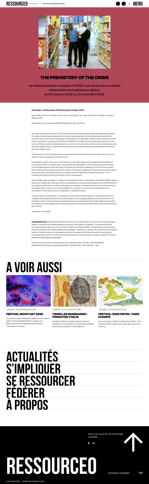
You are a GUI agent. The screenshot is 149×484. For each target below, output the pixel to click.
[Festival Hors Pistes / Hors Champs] (120, 301)
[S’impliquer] (74, 367)
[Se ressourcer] (74, 380)
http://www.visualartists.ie (51, 237)
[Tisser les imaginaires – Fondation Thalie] (74, 301)
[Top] (133, 442)
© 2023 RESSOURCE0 (13, 481)
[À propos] (74, 404)
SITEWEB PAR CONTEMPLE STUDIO (33, 481)
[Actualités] (74, 355)
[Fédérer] (74, 392)
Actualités (33, 4)
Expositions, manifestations (54, 4)
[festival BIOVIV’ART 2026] (28, 301)
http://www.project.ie (55, 245)
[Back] (124, 4)
